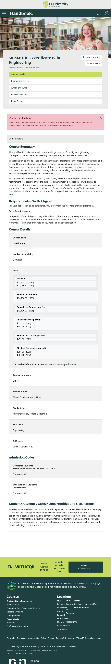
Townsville (62, 629)
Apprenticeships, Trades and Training (23, 608)
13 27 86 (44, 570)
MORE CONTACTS (84, 567)
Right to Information (65, 638)
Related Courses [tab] (19, 94)
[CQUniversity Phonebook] (98, 13)
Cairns (60, 611)
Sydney (69, 604)
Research (11, 622)
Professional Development (19, 626)
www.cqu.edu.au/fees (67, 364)
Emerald (61, 615)
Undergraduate (14, 615)
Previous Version (91, 57)
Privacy (51, 638)
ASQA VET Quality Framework (88, 638)
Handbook (21, 13)
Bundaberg (62, 607)
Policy (43, 638)
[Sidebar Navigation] (4, 13)
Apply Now (35, 397)
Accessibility (33, 638)
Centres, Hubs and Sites (86, 604)
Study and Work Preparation (19, 601)
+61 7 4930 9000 (59, 570)
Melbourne (71, 622)
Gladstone (61, 618)
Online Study (81, 607)
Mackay (60, 622)
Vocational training (15, 611)
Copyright (11, 638)
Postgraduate (13, 619)
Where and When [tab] (19, 87)
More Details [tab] (17, 101)
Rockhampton (63, 625)
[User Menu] (107, 13)
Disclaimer (21, 638)
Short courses (13, 604)
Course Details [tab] (18, 74)
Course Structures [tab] (20, 81)
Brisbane (61, 604)
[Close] (101, 118)
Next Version (93, 63)
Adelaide (70, 613)
